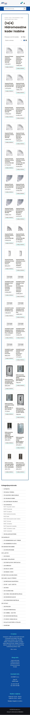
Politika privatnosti (15, 662)
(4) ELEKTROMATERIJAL (10, 609)
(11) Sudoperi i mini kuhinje (11, 495)
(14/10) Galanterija (7, 509)
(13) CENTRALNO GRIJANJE (11, 501)
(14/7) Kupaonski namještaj (9, 526)
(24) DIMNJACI (7, 565)
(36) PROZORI (7, 606)
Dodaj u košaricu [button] (9, 67)
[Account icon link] (24, 3)
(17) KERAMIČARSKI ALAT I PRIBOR (12, 540)
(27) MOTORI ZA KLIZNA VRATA (9, 575)
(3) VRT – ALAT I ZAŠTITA (10, 584)
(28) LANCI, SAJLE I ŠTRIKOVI (8, 578)
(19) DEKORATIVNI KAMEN (7, 546)
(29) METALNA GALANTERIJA (11, 581)
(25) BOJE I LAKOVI (8, 568)
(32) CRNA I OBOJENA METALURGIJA (13, 594)
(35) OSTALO (4, 603)
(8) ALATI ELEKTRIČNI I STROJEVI (12, 622)
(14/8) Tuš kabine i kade (9, 528)
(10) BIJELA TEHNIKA (9, 492)
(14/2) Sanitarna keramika (9, 514)
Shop (10, 17)
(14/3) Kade (6, 516)
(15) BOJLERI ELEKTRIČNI (10, 534)
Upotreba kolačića (15, 663)
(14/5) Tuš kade (7, 521)
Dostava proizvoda (15, 665)
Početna (6, 17)
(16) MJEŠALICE (5, 537)
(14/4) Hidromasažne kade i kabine (11, 518)
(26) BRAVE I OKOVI (8, 571)
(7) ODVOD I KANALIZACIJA (10, 619)
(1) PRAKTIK (7, 489)
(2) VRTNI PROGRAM (9, 549)
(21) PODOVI (7, 556)
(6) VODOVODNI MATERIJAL (11, 616)
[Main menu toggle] (27, 3)
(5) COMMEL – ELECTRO (10, 612)
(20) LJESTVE (4, 553)
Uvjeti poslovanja (15, 660)
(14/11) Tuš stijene (7, 511)
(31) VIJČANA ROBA (8, 590)
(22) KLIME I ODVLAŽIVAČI (7, 559)
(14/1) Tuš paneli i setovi (9, 506)
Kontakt (15, 667)
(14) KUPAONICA (8, 504)
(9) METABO (7, 625)
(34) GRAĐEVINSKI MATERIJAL (11, 600)
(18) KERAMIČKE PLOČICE (10, 543)
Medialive (21, 711)
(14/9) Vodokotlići (7, 531)
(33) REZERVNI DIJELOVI (10, 597)
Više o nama (13, 649)
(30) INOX (6, 587)
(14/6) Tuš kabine (7, 523)
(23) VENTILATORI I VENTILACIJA (12, 562)
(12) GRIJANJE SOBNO (9, 498)
